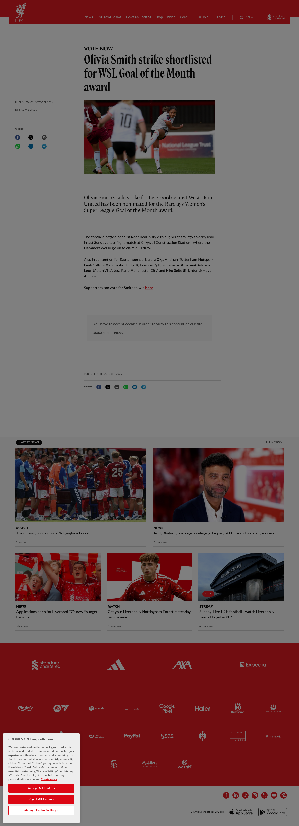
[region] (41, 778)
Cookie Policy (49, 779)
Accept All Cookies (41, 788)
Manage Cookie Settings (41, 810)
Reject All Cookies (41, 799)
